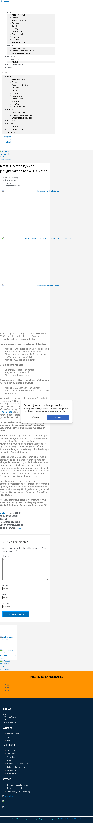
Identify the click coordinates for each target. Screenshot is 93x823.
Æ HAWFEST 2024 (20, 42)
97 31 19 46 (10, 720)
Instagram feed (18, 48)
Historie (15, 37)
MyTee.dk (78, 819)
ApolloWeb (55, 819)
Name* (5, 585)
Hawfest (15, 40)
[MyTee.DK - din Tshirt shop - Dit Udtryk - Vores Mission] (6, 159)
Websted (5, 603)
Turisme (15, 23)
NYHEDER (10, 12)
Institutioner (17, 31)
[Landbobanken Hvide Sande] (47, 191)
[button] (28, 72)
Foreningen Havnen (20, 34)
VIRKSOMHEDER (13, 124)
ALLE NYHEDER (18, 15)
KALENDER (11, 121)
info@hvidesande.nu (10, 722)
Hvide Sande (6, 412)
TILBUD (15, 126)
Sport (14, 26)
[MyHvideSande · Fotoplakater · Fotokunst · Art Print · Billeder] (47, 238)
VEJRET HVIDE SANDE (15, 65)
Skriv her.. (6, 556)
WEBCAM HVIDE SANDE (22, 54)
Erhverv (15, 18)
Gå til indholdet (6, 1)
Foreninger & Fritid (20, 20)
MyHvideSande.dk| (67, 819)
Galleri (10, 45)
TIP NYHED (11, 68)
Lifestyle (15, 29)
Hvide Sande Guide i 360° (23, 51)
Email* (5, 594)
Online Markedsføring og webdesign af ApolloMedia (30, 819)
